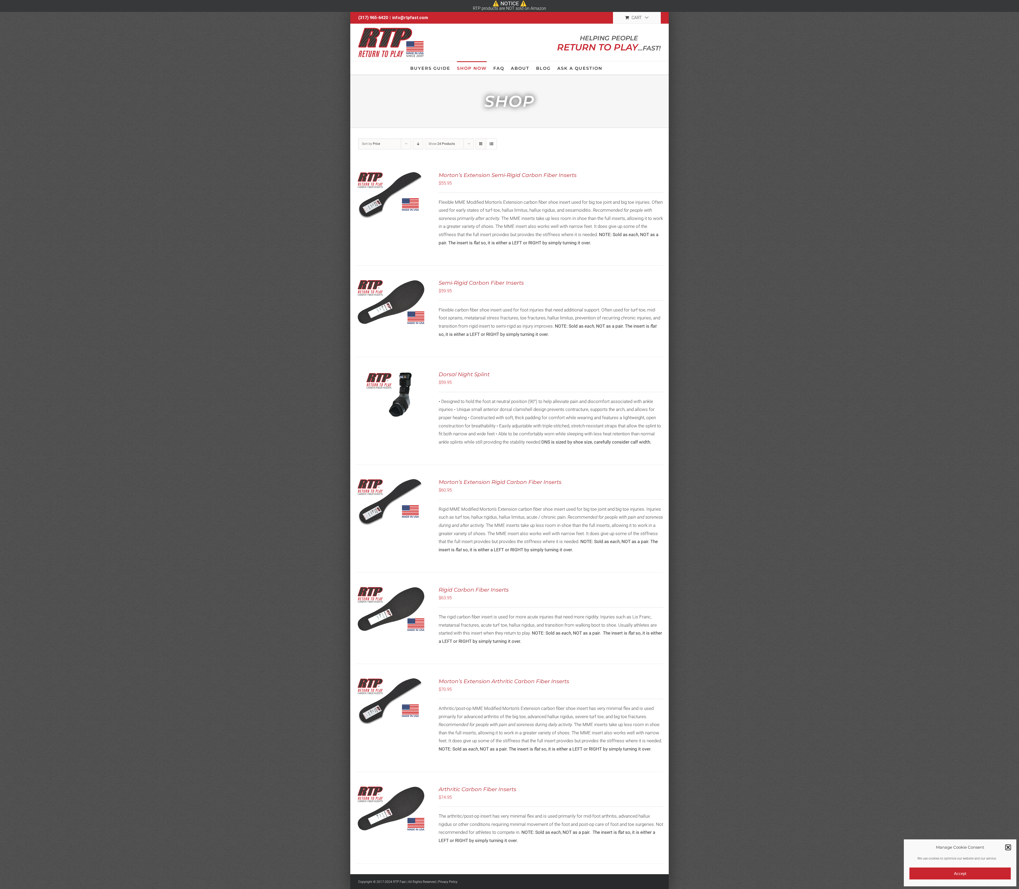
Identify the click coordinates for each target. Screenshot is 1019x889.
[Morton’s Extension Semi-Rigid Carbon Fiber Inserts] (391, 194)
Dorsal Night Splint (464, 374)
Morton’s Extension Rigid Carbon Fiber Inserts (500, 482)
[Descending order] (418, 143)
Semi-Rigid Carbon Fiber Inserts (481, 283)
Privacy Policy (447, 882)
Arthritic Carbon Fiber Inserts (477, 789)
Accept (960, 873)
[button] (1008, 847)
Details (410, 199)
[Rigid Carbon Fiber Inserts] (391, 609)
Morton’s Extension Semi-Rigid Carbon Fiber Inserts (508, 175)
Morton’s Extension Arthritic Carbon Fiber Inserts (504, 681)
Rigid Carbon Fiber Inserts (474, 590)
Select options (379, 199)
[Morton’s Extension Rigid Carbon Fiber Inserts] (391, 501)
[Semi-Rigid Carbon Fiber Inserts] (391, 302)
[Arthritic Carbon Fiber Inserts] (391, 808)
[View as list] (491, 144)
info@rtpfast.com (410, 17)
